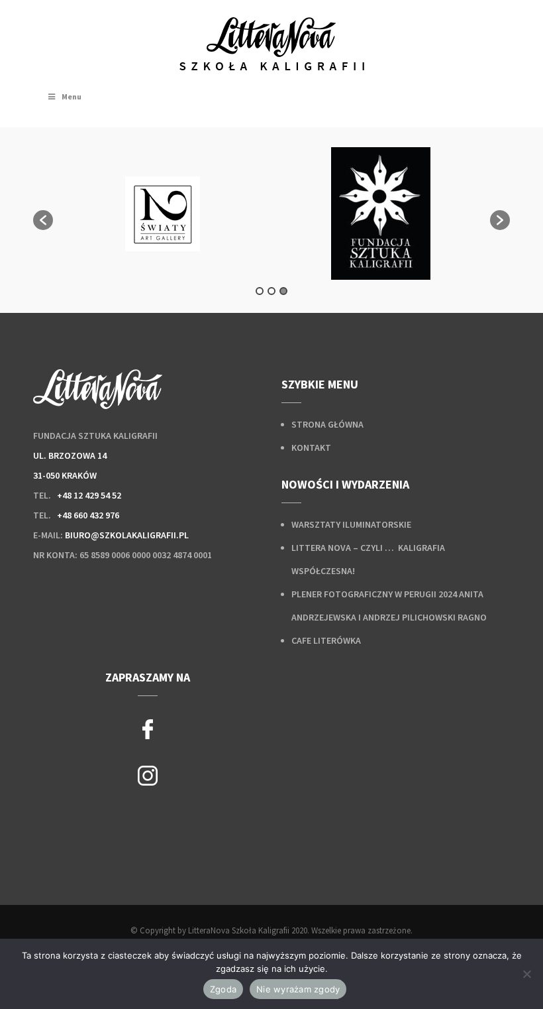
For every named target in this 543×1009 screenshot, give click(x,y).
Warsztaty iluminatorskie (351, 524)
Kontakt (311, 447)
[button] (43, 220)
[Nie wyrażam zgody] (526, 973)
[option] (162, 213)
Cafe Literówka (326, 640)
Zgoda (223, 989)
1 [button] (260, 291)
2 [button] (271, 291)
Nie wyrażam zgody (298, 989)
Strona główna (327, 424)
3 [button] (283, 291)
